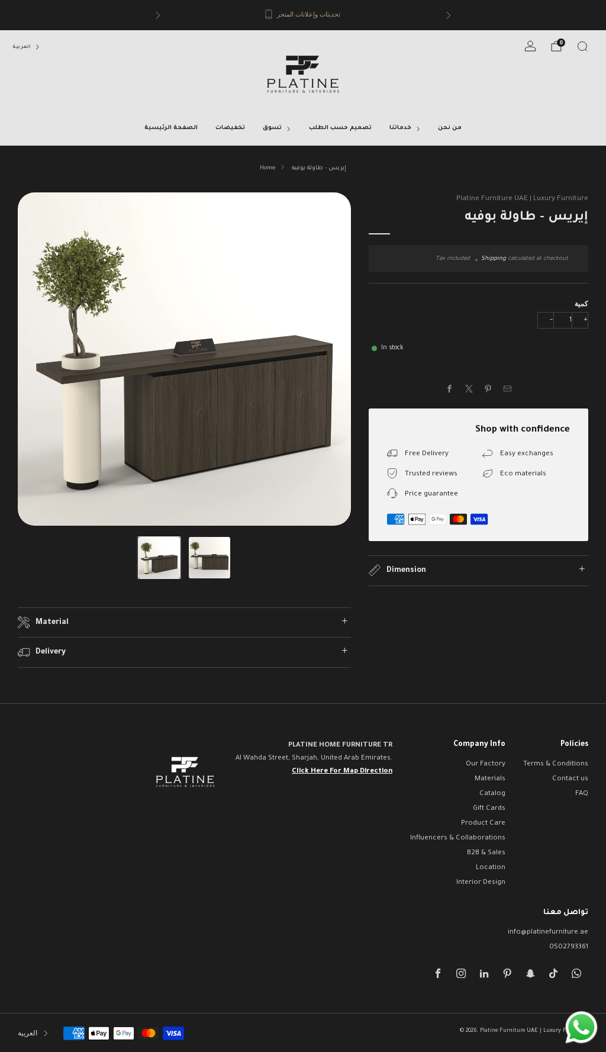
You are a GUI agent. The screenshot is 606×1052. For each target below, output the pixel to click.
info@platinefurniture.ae (548, 933)
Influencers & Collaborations (457, 838)
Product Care (483, 824)
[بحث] (582, 46)
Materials (490, 779)
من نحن (450, 128)
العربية (21, 47)
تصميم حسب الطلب (340, 128)
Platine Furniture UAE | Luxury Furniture (522, 199)
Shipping (493, 259)
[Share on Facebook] (450, 389)
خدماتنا (400, 128)
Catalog (492, 794)
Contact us (570, 779)
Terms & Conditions (555, 764)
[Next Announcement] (448, 15)
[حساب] (530, 46)
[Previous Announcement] (158, 15)
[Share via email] (508, 389)
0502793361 (568, 947)
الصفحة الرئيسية (171, 128)
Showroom (344, 15)
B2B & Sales (486, 853)
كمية (581, 303)
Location (490, 868)
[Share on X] (469, 389)
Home (267, 168)
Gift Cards (489, 809)
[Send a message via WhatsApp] (581, 1027)
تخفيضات (230, 128)
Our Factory (485, 764)
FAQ (581, 794)
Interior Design (480, 883)
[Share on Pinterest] (488, 389)
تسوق (272, 128)
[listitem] (304, 15)
